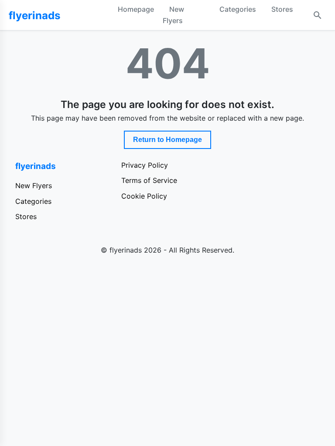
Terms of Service (149, 180)
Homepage (136, 9)
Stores (282, 9)
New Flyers (173, 15)
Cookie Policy (144, 196)
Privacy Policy (144, 165)
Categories (237, 9)
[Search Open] (317, 15)
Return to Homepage (167, 139)
